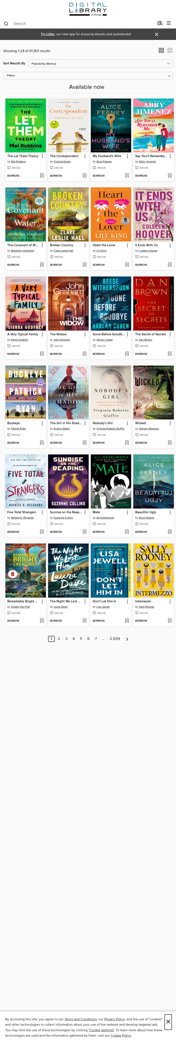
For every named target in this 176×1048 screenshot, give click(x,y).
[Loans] (160, 24)
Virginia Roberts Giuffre (110, 428)
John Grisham (62, 340)
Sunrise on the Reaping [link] (66, 512)
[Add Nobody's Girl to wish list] (127, 443)
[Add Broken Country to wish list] (84, 265)
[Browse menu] (169, 23)
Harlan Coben (104, 340)
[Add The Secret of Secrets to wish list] (169, 354)
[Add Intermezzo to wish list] (169, 621)
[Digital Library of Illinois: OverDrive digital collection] (88, 9)
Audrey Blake (62, 428)
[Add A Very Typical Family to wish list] (41, 354)
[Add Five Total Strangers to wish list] (41, 532)
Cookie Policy (121, 1035)
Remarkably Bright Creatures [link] (23, 601)
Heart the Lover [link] (104, 245)
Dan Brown (145, 340)
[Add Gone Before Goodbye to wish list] (127, 354)
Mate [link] (96, 512)
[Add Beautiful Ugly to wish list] (169, 532)
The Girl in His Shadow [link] (66, 423)
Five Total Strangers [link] (21, 512)
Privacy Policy (114, 1019)
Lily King (101, 250)
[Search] (6, 23)
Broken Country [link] (61, 245)
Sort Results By (14, 63)
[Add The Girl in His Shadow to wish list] (84, 443)
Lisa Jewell (103, 607)
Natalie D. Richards (22, 517)
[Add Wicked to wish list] (169, 443)
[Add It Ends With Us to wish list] (169, 265)
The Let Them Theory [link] (22, 156)
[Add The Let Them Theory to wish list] (41, 176)
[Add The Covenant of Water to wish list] (41, 265)
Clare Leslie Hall (63, 250)
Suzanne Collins (63, 517)
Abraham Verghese (22, 250)
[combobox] (79, 23)
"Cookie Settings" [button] (101, 1030)
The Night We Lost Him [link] (66, 601)
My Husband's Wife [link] (107, 156)
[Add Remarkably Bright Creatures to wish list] (41, 621)
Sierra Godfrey (19, 340)
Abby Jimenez (147, 161)
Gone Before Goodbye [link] (109, 334)
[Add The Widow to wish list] (84, 354)
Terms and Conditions (80, 1019)
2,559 (115, 638)
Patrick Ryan (18, 428)
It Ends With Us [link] (146, 245)
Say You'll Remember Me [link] (151, 156)
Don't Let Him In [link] (104, 601)
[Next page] (127, 638)
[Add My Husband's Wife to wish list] (127, 176)
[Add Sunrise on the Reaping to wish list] (84, 532)
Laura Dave (60, 607)
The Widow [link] (58, 334)
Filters (11, 75)
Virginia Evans (62, 161)
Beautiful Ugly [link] (145, 512)
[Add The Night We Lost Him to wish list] (84, 621)
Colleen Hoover (148, 250)
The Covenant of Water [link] (23, 245)
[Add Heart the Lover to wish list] (127, 265)
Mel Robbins (18, 161)
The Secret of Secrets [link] (150, 334)
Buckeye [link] (13, 423)
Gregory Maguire (149, 428)
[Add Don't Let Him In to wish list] (127, 621)
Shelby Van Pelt (20, 607)
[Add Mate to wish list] (127, 532)
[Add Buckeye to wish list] (41, 443)
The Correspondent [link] (64, 156)
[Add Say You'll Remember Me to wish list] (169, 176)
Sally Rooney (146, 607)
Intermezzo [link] (143, 601)
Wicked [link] (140, 423)
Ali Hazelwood (105, 517)
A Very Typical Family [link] (22, 334)
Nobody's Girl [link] (103, 423)
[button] (161, 52)
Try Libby (48, 34)
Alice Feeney (104, 161)
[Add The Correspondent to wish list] (84, 176)
